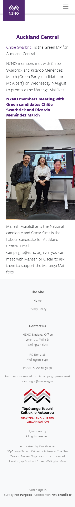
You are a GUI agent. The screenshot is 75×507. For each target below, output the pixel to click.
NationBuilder (61, 494)
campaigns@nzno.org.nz (37, 381)
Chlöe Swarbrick (19, 47)
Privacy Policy (37, 308)
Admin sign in (37, 489)
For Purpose (23, 494)
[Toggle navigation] (66, 6)
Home (37, 300)
